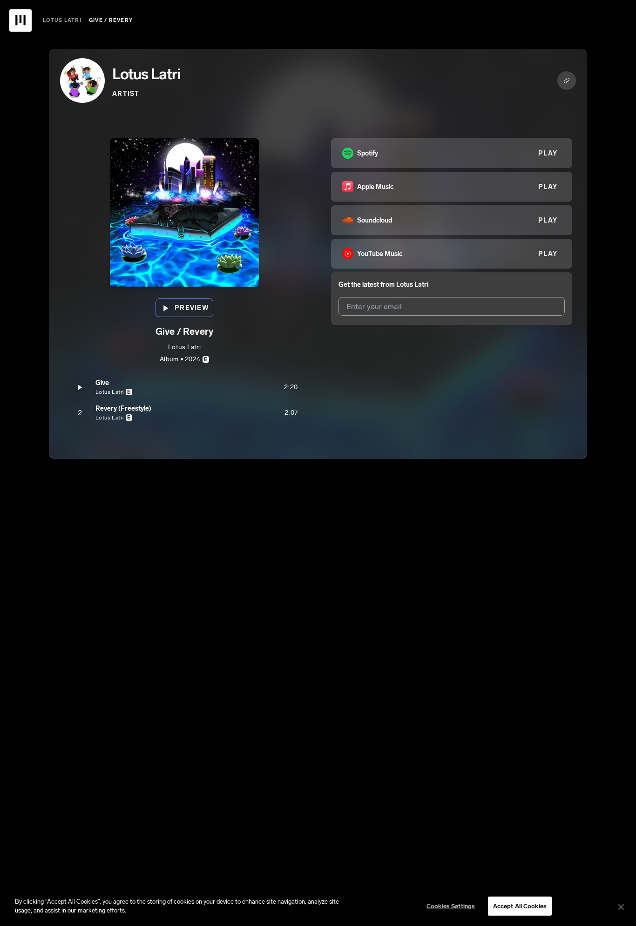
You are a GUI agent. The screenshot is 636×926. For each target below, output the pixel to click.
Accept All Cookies (520, 906)
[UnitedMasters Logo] (20, 20)
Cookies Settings (450, 906)
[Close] (621, 907)
